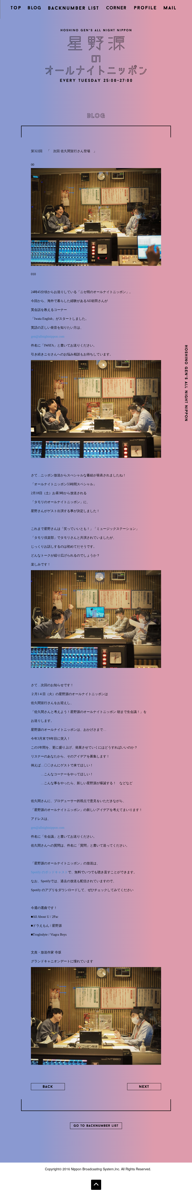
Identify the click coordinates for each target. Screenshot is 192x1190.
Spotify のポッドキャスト (49, 872)
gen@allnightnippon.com (47, 336)
